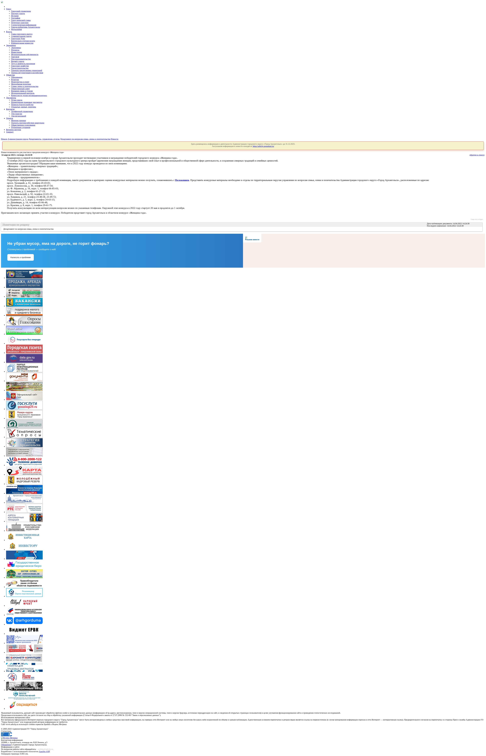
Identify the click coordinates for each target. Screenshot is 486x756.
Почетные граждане (19, 23)
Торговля (15, 57)
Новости (114, 139)
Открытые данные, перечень (23, 107)
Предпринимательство (21, 59)
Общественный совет (20, 89)
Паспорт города (18, 13)
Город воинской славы (21, 20)
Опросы (9, 118)
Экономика (11, 45)
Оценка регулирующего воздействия (27, 73)
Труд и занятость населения (23, 64)
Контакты (10, 109)
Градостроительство (19, 68)
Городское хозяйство (20, 66)
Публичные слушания (20, 127)
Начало (4, 139)
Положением (182, 180)
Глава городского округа (21, 34)
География (15, 18)
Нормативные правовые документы (26, 102)
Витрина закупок (13, 130)
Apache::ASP (44, 751)
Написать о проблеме (20, 257)
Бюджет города (17, 61)
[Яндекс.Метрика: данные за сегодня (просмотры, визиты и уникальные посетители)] (9, 738)
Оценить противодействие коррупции (27, 123)
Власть (9, 32)
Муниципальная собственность (24, 54)
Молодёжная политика (21, 84)
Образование (16, 77)
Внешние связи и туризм (22, 91)
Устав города (16, 100)
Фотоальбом (16, 29)
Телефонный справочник (22, 111)
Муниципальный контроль (22, 93)
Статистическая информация (23, 25)
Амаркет (10, 132)
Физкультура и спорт (20, 82)
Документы (11, 98)
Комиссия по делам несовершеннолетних (29, 95)
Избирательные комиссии (22, 43)
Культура (15, 79)
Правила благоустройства (22, 105)
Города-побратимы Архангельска (25, 27)
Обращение (6, 745)
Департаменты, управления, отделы (44, 139)
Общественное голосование (23, 125)
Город (8, 9)
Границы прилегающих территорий (26, 70)
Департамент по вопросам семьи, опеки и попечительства (85, 139)
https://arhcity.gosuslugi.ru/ (263, 146)
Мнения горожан (18, 120)
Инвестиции (16, 52)
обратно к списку (477, 155)
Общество (10, 75)
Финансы (15, 50)
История (14, 16)
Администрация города (21, 36)
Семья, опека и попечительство (24, 86)
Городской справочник (21, 11)
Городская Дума (18, 38)
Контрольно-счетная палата (23, 41)
